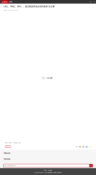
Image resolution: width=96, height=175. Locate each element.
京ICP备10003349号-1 (39, 172)
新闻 (10, 2)
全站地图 (50, 170)
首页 (45, 170)
